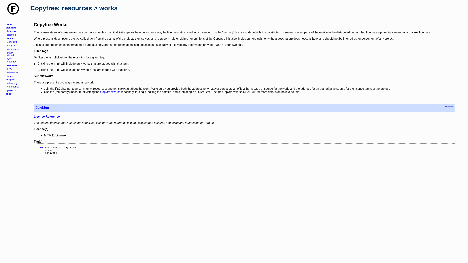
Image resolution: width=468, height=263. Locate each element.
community (13, 86)
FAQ (9, 68)
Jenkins (42, 108)
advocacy (12, 83)
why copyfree (11, 60)
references (12, 72)
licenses (11, 31)
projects (11, 90)
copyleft (11, 45)
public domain (11, 54)
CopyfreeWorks (110, 92)
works (10, 76)
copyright (12, 42)
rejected (11, 34)
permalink (449, 107)
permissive (13, 49)
